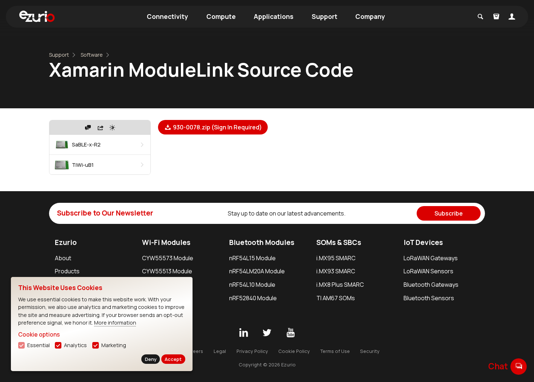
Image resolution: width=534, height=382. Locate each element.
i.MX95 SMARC (336, 258)
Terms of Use (335, 351)
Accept (173, 359)
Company (370, 16)
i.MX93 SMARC (335, 271)
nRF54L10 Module (252, 285)
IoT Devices (423, 242)
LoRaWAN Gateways (431, 258)
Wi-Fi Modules (166, 242)
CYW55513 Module (167, 271)
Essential (38, 345)
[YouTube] (290, 333)
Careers (194, 351)
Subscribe (448, 213)
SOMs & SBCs (338, 242)
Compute (221, 16)
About (63, 258)
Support (324, 16)
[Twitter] (267, 333)
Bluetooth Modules (261, 242)
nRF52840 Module (253, 298)
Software (92, 54)
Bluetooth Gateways (431, 285)
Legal (220, 351)
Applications (274, 16)
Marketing (113, 345)
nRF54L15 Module (252, 258)
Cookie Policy (294, 351)
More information (115, 322)
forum (519, 366)
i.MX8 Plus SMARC (340, 285)
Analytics (75, 345)
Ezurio (66, 242)
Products (67, 271)
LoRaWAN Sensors (428, 271)
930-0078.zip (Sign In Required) (217, 127)
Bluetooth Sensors (429, 298)
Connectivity (167, 16)
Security (370, 351)
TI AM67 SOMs (335, 298)
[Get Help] (88, 127)
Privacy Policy (252, 351)
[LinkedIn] (243, 333)
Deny (151, 359)
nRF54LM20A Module (257, 271)
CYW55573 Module (167, 258)
